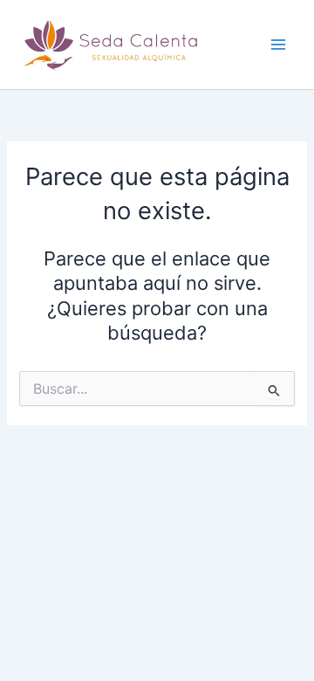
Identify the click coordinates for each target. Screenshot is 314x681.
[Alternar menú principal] (278, 44)
